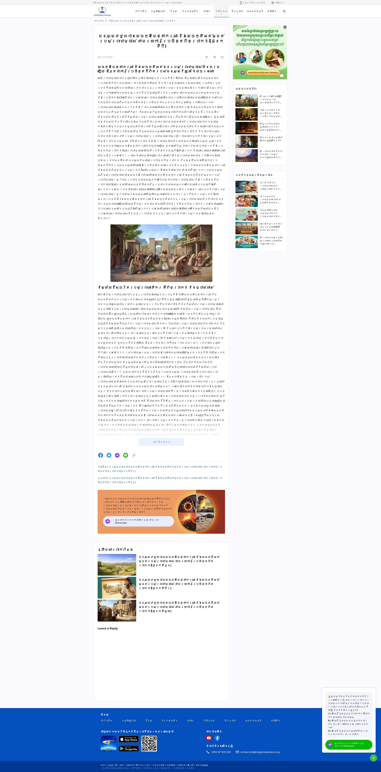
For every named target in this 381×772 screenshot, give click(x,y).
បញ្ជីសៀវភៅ (158, 11)
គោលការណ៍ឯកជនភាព (138, 765)
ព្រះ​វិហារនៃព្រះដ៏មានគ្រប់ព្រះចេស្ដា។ (150, 768)
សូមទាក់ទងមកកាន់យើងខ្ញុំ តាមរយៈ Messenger (349, 744)
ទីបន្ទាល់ (237, 11)
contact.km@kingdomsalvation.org (260, 752)
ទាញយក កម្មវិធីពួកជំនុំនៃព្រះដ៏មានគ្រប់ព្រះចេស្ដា (137, 731)
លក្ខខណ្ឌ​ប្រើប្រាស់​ (112, 765)
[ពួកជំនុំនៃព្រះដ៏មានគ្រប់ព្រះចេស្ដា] (102, 11)
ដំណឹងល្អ (221, 11)
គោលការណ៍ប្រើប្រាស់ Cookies (193, 765)
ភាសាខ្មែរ (280, 2)
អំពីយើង (272, 11)
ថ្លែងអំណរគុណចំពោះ (164, 765)
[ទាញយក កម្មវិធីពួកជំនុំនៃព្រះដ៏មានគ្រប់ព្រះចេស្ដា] (108, 743)
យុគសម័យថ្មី (255, 11)
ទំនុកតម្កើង (190, 11)
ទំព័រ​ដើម (141, 11)
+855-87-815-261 (221, 752)
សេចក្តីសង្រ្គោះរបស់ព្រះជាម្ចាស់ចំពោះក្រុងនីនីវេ (149, 21)
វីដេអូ (173, 11)
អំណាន (207, 11)
